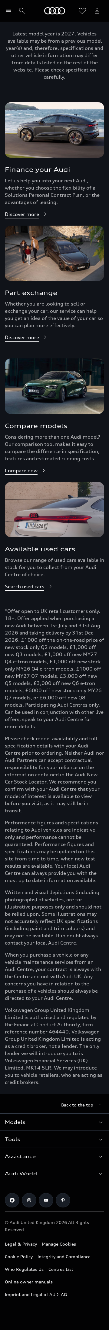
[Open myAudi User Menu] (97, 11)
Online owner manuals (29, 1281)
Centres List (60, 1269)
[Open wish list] (82, 11)
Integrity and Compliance (64, 1256)
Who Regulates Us (24, 1269)
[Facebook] (12, 1200)
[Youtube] (46, 1200)
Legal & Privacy (21, 1243)
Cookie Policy (19, 1256)
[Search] (22, 11)
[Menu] (10, 11)
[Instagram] (29, 1200)
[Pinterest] (63, 1200)
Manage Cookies (59, 1243)
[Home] (54, 10)
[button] (54, 1122)
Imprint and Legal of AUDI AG (36, 1294)
